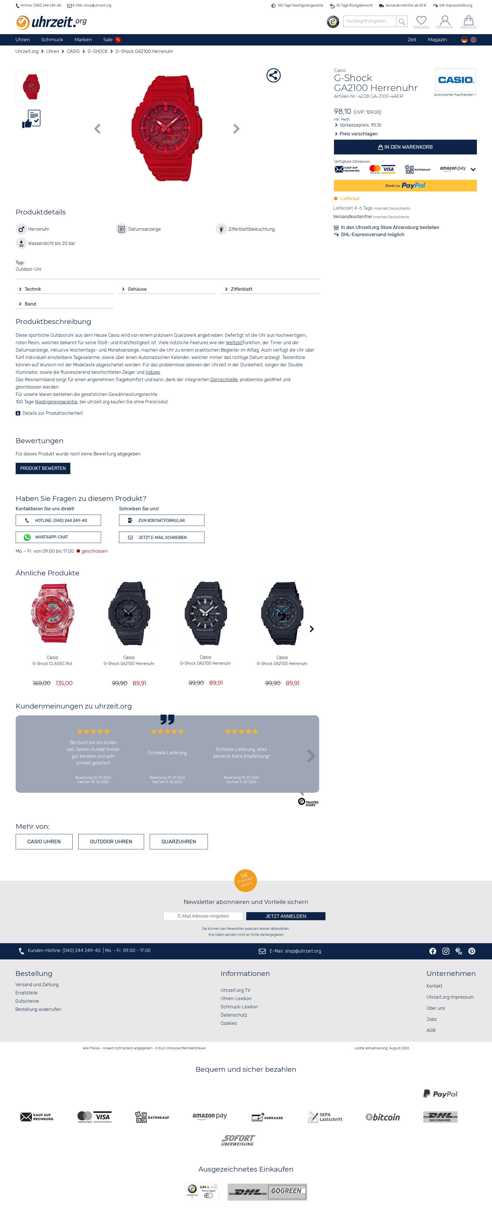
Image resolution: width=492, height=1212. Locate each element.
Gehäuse (138, 289)
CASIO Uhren (44, 842)
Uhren (22, 39)
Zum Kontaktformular (161, 520)
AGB (431, 1031)
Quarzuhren (178, 842)
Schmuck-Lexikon (239, 1007)
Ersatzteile (26, 993)
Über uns (436, 1008)
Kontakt (434, 986)
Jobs (432, 1020)
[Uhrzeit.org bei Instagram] (446, 951)
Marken (83, 39)
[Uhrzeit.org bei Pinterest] (472, 951)
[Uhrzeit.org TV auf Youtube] (459, 951)
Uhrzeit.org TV (235, 991)
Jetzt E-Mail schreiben (162, 537)
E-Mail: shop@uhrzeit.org (91, 5)
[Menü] (215, 1186)
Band (31, 304)
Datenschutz (234, 1015)
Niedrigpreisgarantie (56, 402)
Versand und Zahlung (37, 985)
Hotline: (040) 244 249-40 (41, 5)
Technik (33, 289)
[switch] (208, 1195)
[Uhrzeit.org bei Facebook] (433, 951)
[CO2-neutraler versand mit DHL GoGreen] (267, 1192)
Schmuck (52, 39)
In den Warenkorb (408, 147)
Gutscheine (27, 1001)
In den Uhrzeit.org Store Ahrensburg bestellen (390, 227)
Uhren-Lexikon (236, 999)
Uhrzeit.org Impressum (450, 997)
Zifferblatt (242, 289)
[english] (473, 40)
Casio (52, 658)
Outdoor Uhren (111, 842)
